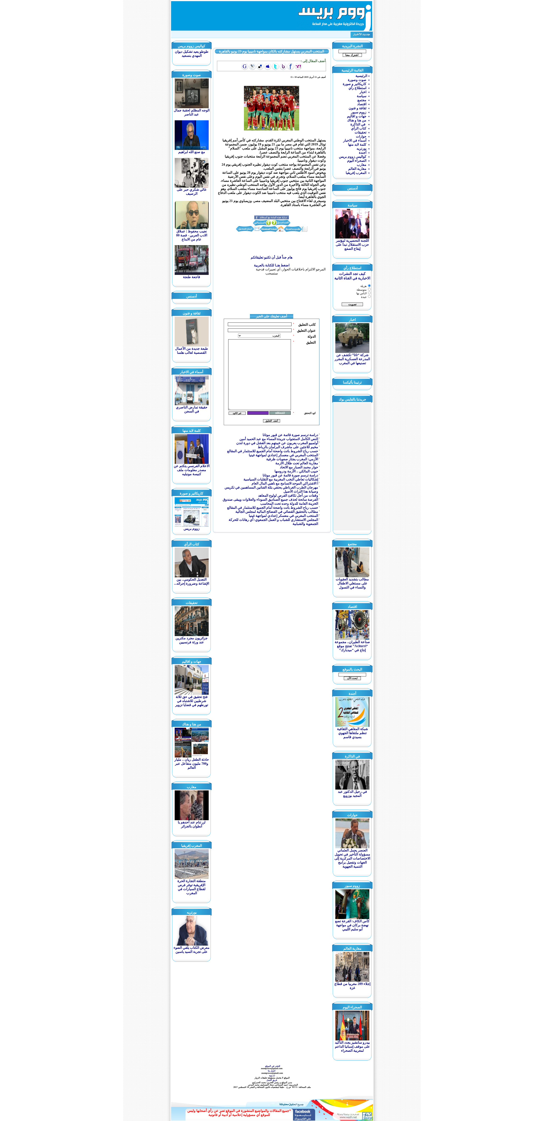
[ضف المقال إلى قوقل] (244, 66)
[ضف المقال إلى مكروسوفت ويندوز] (252, 66)
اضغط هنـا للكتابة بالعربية (271, 265)
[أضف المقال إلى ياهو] (298, 66)
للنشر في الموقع (272, 1066)
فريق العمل (272, 1080)
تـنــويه (272, 1075)
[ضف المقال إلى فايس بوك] (290, 66)
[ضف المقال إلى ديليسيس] (260, 66)
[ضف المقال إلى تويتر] (275, 66)
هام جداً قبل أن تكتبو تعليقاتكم (271, 257)
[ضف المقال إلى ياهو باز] (283, 66)
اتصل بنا (272, 1071)
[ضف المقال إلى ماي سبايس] (267, 66)
